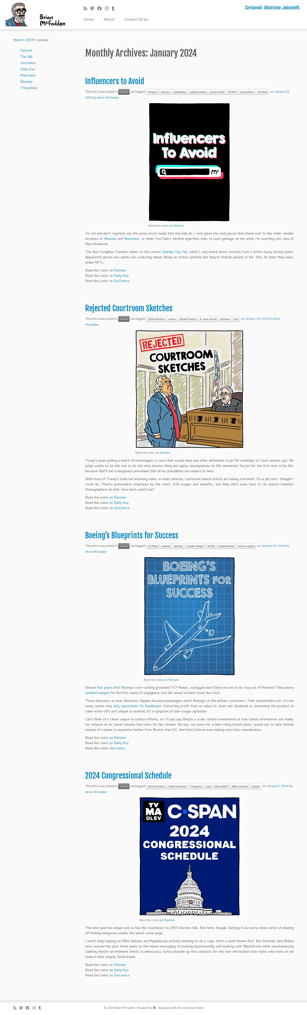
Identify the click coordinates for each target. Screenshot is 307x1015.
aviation (165, 546)
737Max (153, 546)
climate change (194, 546)
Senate (256, 786)
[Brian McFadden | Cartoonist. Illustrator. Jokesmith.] (35, 14)
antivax (165, 92)
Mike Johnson (239, 786)
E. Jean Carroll (208, 319)
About (108, 19)
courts (172, 319)
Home (88, 19)
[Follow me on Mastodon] (93, 8)
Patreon (26, 50)
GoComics (28, 62)
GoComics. (117, 748)
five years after (108, 687)
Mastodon (27, 75)
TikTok (232, 92)
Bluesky (26, 81)
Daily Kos (27, 69)
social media (217, 92)
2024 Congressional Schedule (128, 775)
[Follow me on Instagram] (108, 8)
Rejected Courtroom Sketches (128, 308)
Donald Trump (187, 319)
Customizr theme (192, 1008)
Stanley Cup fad (174, 251)
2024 (29, 39)
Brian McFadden (108, 97)
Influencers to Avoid (114, 81)
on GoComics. (119, 280)
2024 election (156, 319)
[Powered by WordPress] (154, 1007)
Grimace (225, 319)
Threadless (28, 87)
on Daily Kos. (119, 275)
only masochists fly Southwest (137, 706)
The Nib (26, 56)
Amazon (152, 92)
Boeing (178, 546)
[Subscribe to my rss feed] (86, 8)
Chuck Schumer (177, 786)
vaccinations (247, 92)
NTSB (210, 546)
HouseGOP (221, 786)
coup (208, 786)
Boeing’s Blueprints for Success (131, 535)
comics (124, 92)
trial (236, 319)
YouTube (262, 92)
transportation (226, 546)
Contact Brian (136, 19)
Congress (195, 786)
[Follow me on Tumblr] (115, 8)
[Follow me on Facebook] (101, 8)
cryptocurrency (197, 92)
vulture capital (246, 546)
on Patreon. (176, 225)
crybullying (179, 92)
